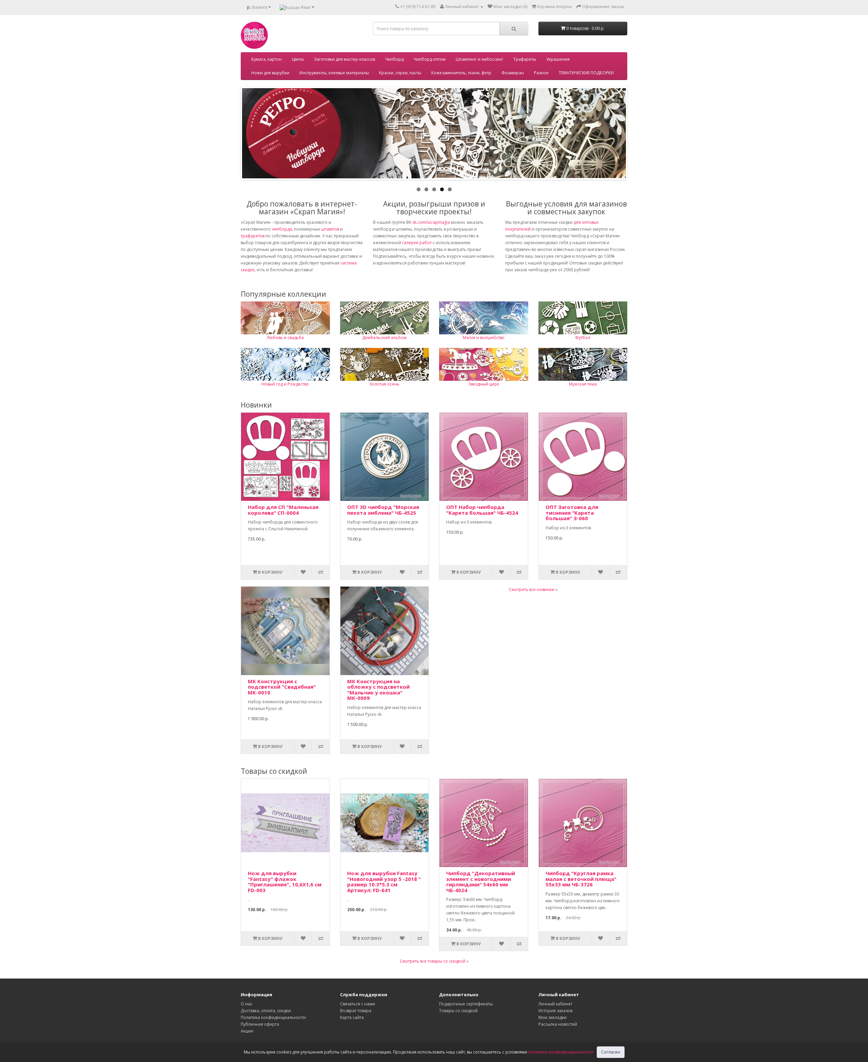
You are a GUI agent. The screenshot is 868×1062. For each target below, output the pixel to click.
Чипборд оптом (430, 59)
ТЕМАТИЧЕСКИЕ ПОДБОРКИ (586, 73)
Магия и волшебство (484, 337)
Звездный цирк (483, 384)
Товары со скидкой (458, 1011)
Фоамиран (512, 73)
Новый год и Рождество (285, 384)
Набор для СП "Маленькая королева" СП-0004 (283, 510)
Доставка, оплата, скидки (266, 1011)
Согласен (610, 1052)
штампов (330, 229)
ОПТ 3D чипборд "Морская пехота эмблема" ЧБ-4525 (383, 510)
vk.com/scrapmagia (430, 222)
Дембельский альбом (384, 337)
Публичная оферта (260, 1024)
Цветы (298, 59)
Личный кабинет (555, 1004)
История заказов (555, 1011)
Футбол (582, 337)
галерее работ (417, 242)
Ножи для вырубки (270, 73)
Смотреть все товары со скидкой (433, 961)
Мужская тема (583, 384)
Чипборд (394, 59)
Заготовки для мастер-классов (344, 59)
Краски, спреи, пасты (400, 73)
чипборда (282, 229)
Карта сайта (352, 1017)
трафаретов (252, 236)
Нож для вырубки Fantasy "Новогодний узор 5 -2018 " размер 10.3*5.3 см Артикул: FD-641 (384, 881)
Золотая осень (384, 384)
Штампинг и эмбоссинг (479, 59)
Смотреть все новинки (531, 589)
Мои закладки (552, 1017)
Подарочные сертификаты (466, 1004)
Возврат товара (355, 1011)
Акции (247, 1031)
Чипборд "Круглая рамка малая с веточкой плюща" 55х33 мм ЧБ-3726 (581, 879)
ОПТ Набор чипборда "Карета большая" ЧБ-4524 (482, 510)
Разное (541, 73)
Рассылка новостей (557, 1024)
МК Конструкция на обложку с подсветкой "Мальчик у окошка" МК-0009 (378, 690)
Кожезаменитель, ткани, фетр (461, 73)
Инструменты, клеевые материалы (334, 73)
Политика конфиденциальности (273, 1017)
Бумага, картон (266, 59)
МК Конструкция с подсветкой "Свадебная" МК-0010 (282, 687)
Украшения (558, 59)
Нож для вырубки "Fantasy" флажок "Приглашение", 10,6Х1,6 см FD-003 (284, 881)
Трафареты (524, 59)
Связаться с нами (357, 1004)
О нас (246, 1004)
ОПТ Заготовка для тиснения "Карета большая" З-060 (572, 513)
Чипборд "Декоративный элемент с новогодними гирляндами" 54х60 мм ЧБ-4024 (480, 881)
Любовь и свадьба (285, 337)
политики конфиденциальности (560, 1052)
